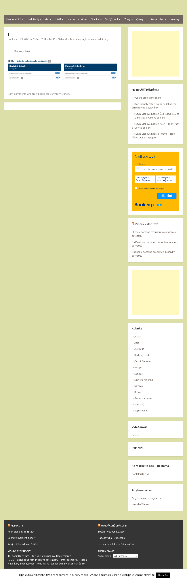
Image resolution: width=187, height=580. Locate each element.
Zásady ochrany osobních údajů (67, 563)
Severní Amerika (143, 398)
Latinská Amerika (143, 379)
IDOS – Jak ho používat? (21, 559)
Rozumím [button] (162, 575)
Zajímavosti (140, 410)
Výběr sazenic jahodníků (147, 97)
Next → (29, 51)
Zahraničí (139, 404)
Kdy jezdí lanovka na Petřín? (23, 544)
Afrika (137, 336)
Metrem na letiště (77, 19)
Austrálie (139, 348)
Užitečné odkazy (157, 19)
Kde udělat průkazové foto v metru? (51, 555)
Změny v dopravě (146, 224)
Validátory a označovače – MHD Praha (28, 563)
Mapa (48, 19)
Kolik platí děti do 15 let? (21, 531)
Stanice (95, 19)
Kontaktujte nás (140, 473)
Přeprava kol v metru (46, 559)
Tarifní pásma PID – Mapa (73, 559)
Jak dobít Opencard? (19, 555)
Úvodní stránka (14, 19)
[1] (62, 79)
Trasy (127, 19)
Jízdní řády (33, 19)
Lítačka (59, 19)
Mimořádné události (114, 525)
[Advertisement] (155, 54)
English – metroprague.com (147, 498)
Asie (136, 342)
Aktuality (17, 525)
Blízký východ (141, 355)
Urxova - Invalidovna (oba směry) (116, 544)
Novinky (175, 19)
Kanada (138, 373)
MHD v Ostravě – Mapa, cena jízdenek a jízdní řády (79, 39)
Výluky (139, 19)
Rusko (138, 392)
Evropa (138, 367)
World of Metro (140, 504)
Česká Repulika (143, 361)
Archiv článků (105, 555)
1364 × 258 (39, 39)
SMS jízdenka (112, 19)
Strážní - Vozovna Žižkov (111, 531)
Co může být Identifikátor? (22, 537)
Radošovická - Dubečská (111, 537)
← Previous (18, 51)
